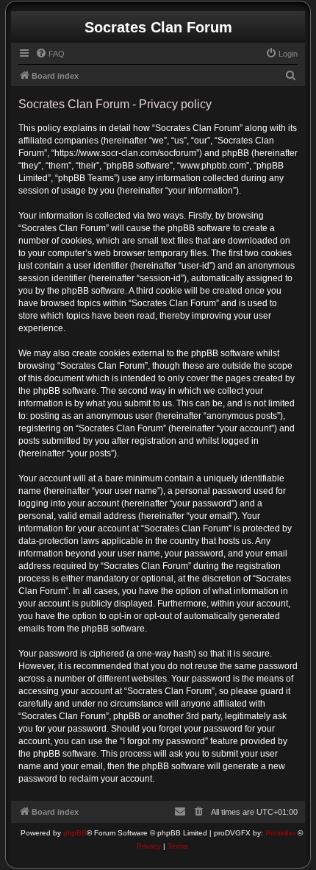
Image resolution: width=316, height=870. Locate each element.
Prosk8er (280, 833)
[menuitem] (50, 54)
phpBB (75, 833)
